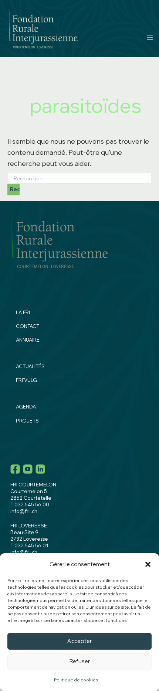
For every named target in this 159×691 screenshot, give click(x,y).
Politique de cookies (76, 680)
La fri (23, 312)
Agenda (26, 407)
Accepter (79, 640)
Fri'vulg (26, 380)
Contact (27, 326)
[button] (148, 564)
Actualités (30, 366)
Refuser (80, 661)
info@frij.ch (23, 511)
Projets (27, 421)
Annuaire (28, 340)
